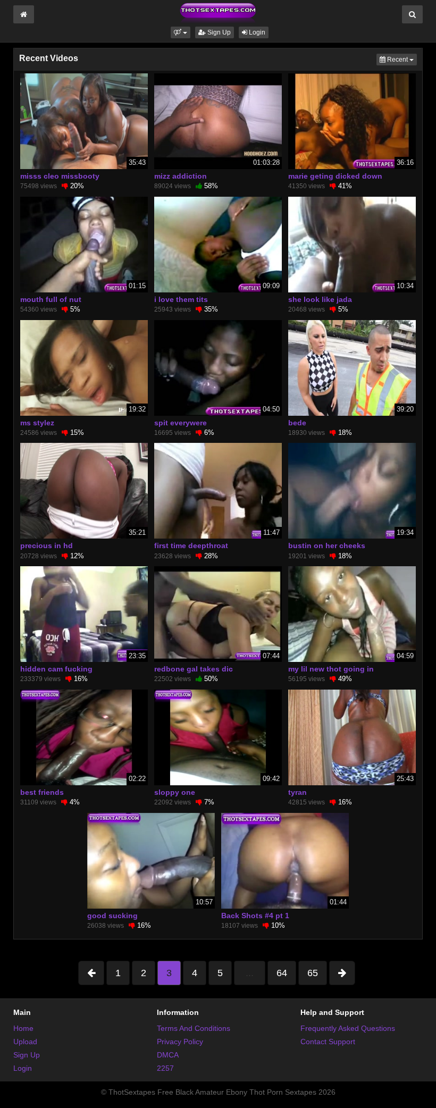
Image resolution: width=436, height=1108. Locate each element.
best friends (42, 792)
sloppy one (174, 792)
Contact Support (327, 1041)
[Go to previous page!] (91, 973)
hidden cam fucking (56, 669)
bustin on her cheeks (326, 545)
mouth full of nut (50, 299)
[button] (180, 32)
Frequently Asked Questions (347, 1028)
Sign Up (218, 32)
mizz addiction (180, 176)
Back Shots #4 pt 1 (255, 915)
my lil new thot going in (331, 669)
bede (297, 422)
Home (23, 1028)
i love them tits (181, 299)
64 (281, 973)
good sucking (112, 915)
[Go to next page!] (342, 973)
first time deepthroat (191, 545)
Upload (25, 1041)
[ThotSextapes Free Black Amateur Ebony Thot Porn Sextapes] (218, 13)
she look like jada (320, 299)
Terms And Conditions (193, 1028)
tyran (297, 792)
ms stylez (37, 422)
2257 (165, 1068)
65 (312, 973)
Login (256, 32)
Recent (401, 59)
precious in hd (46, 545)
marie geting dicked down (335, 176)
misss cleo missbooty (59, 176)
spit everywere (180, 422)
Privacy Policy (180, 1041)
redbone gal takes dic (193, 669)
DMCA (168, 1055)
